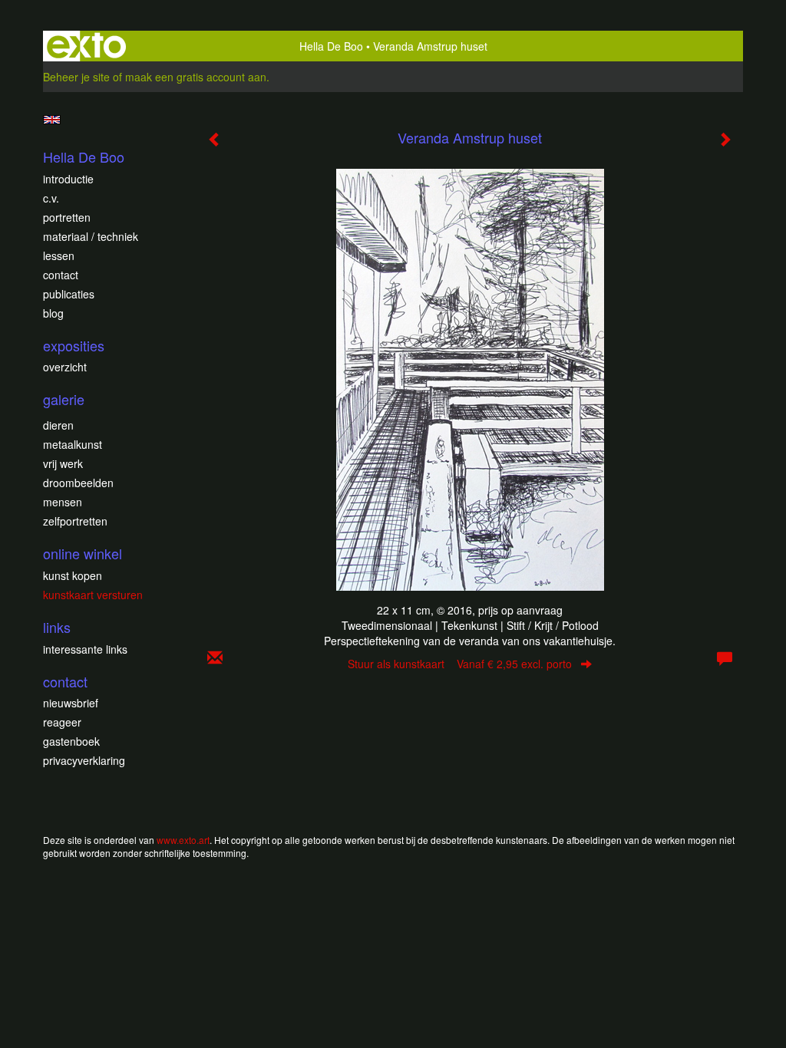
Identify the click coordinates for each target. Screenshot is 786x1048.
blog (53, 313)
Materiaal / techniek (90, 236)
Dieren (58, 425)
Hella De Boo (331, 46)
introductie (68, 178)
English (52, 119)
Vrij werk (63, 463)
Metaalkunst (72, 444)
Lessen (58, 255)
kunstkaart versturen (93, 594)
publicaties (68, 294)
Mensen (62, 501)
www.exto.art (183, 839)
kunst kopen (72, 575)
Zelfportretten (75, 521)
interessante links (85, 649)
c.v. (51, 198)
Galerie (63, 399)
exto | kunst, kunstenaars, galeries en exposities (86, 46)
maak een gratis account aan (195, 76)
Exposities (73, 345)
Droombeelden (78, 482)
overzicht (65, 366)
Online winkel (82, 553)
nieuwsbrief (70, 702)
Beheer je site (76, 76)
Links (57, 627)
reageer (62, 722)
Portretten (67, 217)
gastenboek (71, 741)
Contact (60, 274)
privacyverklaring (84, 760)
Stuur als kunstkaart (460, 663)
